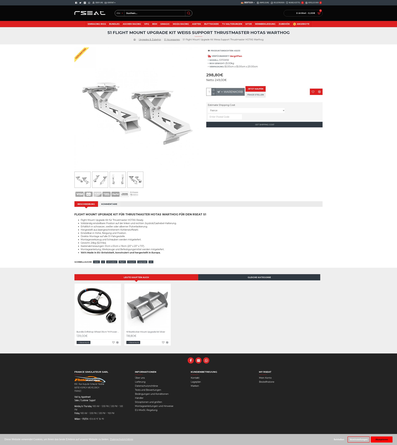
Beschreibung (86, 204)
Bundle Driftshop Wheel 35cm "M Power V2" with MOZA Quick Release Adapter (98, 331)
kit (151, 262)
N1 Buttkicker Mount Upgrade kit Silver (145, 331)
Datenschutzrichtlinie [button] (121, 439)
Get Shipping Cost (264, 124)
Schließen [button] (339, 439)
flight (122, 262)
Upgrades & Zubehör (150, 39)
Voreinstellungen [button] (359, 439)
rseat (96, 262)
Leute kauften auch (136, 277)
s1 (103, 262)
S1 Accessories (172, 39)
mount (131, 262)
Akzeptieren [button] (381, 439)
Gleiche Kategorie (259, 277)
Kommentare (109, 204)
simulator (111, 262)
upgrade (142, 262)
